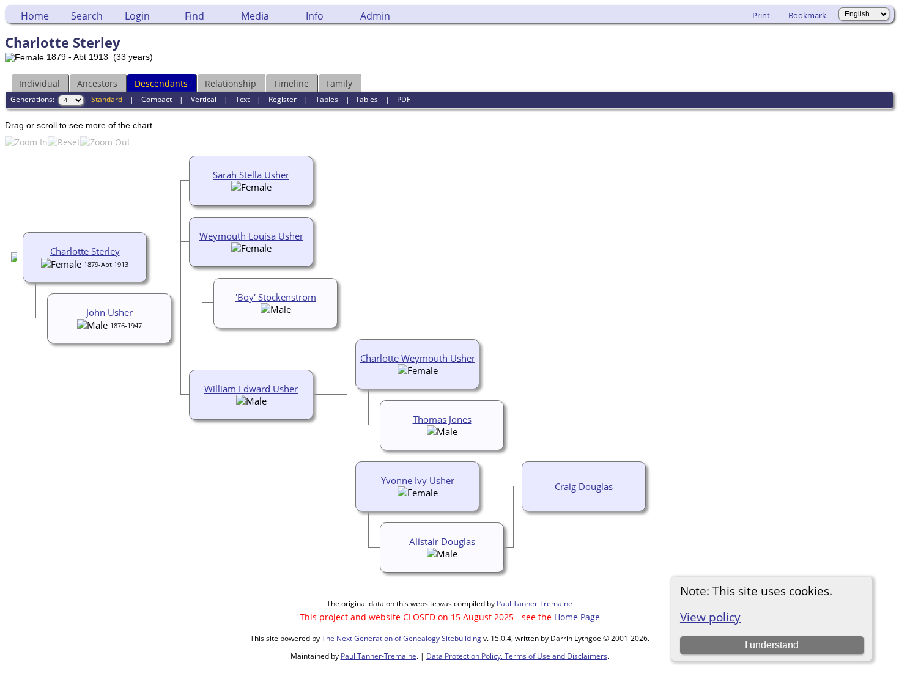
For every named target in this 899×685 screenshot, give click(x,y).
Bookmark (807, 15)
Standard (106, 99)
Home (35, 16)
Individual (39, 83)
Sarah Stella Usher (251, 175)
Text (242, 99)
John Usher (109, 312)
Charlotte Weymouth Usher (417, 358)
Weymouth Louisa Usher (251, 236)
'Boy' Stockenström (275, 297)
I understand (772, 645)
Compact (156, 99)
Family (339, 83)
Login (137, 16)
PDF (403, 99)
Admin (375, 16)
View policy (710, 617)
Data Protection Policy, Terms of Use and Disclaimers (516, 656)
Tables (327, 99)
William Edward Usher (251, 389)
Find (194, 16)
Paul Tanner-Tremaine (534, 603)
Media (255, 16)
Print (761, 15)
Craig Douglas (584, 486)
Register (282, 99)
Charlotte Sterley (85, 251)
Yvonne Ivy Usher (417, 480)
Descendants (161, 83)
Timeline (291, 83)
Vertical (203, 99)
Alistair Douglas (442, 541)
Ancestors (97, 83)
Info (315, 16)
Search (87, 16)
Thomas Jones (442, 419)
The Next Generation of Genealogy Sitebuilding (401, 638)
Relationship (230, 83)
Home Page (577, 617)
